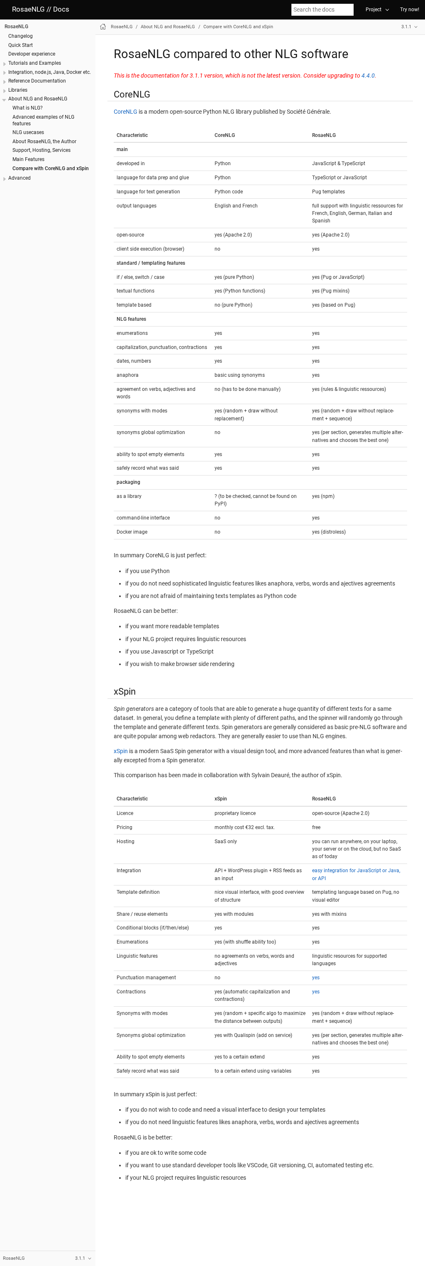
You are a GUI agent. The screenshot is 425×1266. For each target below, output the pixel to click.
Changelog (20, 36)
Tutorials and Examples (34, 63)
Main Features (28, 159)
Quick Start (20, 45)
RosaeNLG (16, 26)
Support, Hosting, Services (41, 150)
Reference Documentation (37, 81)
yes (316, 978)
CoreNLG (125, 111)
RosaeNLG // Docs (40, 9)
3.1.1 (406, 26)
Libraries (17, 90)
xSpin (121, 751)
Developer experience (31, 54)
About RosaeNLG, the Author (44, 141)
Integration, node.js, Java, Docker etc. (49, 72)
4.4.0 (368, 75)
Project (373, 9)
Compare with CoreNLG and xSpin (50, 168)
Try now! (409, 9)
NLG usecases (28, 132)
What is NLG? (27, 108)
